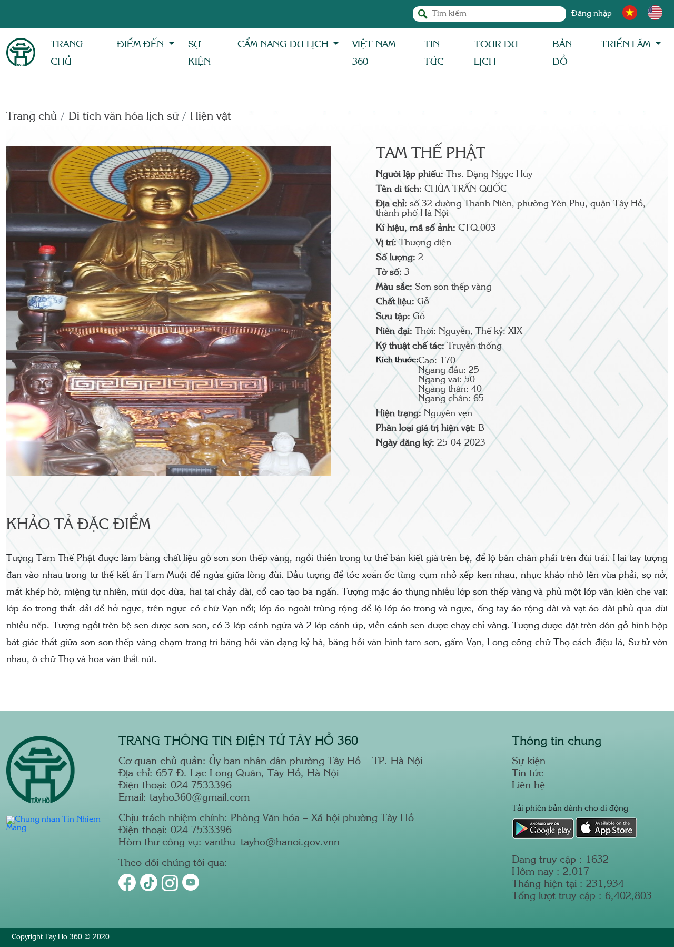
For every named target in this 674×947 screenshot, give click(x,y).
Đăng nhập (591, 14)
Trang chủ (31, 116)
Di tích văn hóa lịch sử (123, 116)
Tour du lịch (496, 53)
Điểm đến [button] (141, 45)
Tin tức (434, 53)
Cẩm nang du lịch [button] (284, 45)
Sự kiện (199, 53)
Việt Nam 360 (373, 53)
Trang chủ (67, 53)
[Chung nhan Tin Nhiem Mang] (56, 828)
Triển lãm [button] (627, 45)
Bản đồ (562, 53)
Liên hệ (528, 786)
